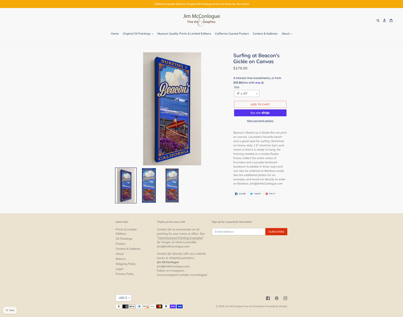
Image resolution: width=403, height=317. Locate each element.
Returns (121, 259)
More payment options (260, 120)
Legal (119, 269)
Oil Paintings (124, 238)
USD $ (123, 298)
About (120, 254)
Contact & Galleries (128, 249)
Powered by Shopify (276, 306)
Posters (121, 243)
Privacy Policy (125, 274)
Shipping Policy (126, 264)
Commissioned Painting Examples (180, 238)
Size (236, 87)
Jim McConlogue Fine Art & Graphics (244, 306)
